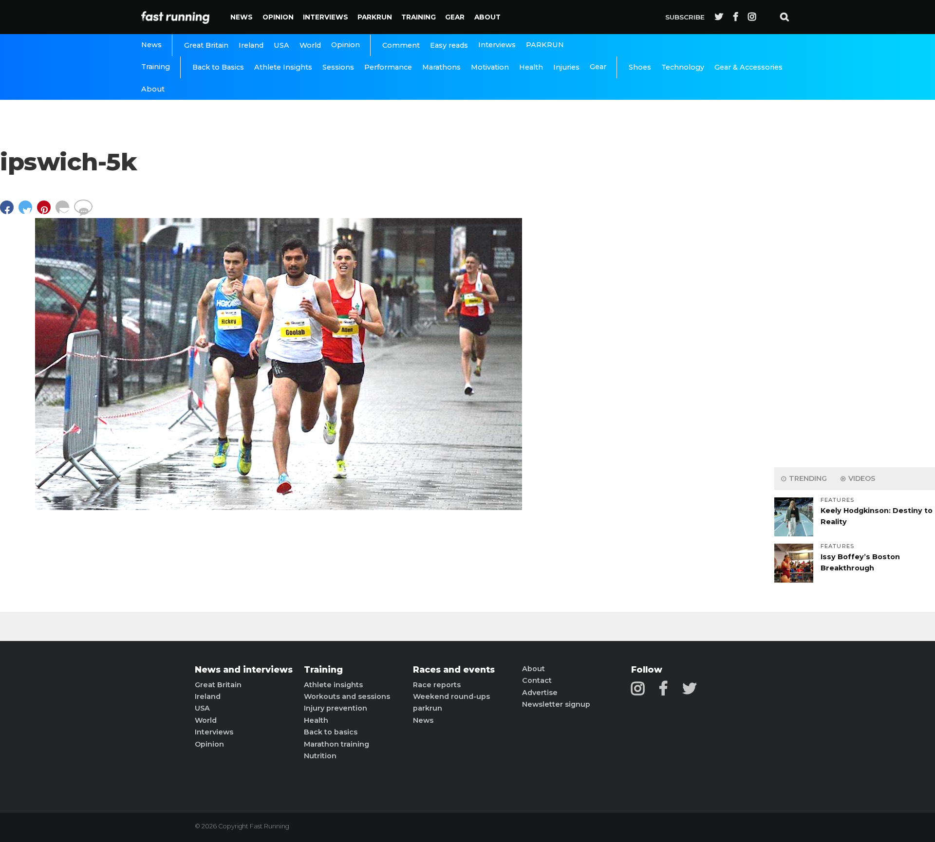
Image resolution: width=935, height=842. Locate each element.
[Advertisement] (855, 307)
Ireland (251, 45)
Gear (455, 17)
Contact (537, 680)
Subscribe (685, 17)
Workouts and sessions (347, 696)
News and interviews (244, 669)
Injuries (566, 67)
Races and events (454, 669)
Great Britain (206, 45)
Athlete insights (333, 684)
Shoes (640, 67)
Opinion (278, 17)
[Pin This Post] (46, 212)
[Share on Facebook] (9, 212)
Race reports (437, 684)
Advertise (540, 692)
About (487, 17)
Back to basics (330, 732)
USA (281, 45)
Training (418, 17)
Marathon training (336, 744)
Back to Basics (218, 67)
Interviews (325, 17)
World (310, 45)
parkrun (427, 708)
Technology (682, 67)
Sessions (338, 67)
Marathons (441, 67)
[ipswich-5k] (278, 507)
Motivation (490, 67)
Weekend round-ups (451, 696)
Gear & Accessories (748, 67)
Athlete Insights (283, 67)
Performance (388, 67)
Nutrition (320, 755)
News (241, 17)
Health (531, 67)
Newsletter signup (556, 704)
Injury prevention (335, 708)
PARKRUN (374, 17)
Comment (401, 45)
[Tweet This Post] (28, 212)
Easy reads (449, 45)
